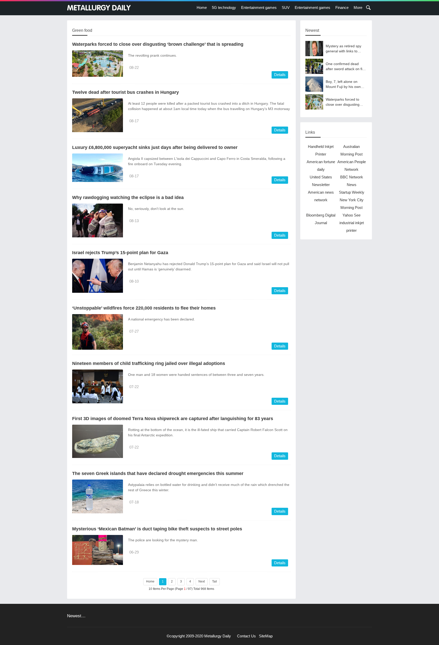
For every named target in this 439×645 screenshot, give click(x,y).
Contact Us (246, 636)
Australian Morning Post (351, 150)
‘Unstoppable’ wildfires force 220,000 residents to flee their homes (144, 308)
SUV (286, 7)
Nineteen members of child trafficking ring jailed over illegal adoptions (148, 363)
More (358, 7)
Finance (342, 7)
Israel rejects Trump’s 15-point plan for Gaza (120, 252)
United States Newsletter (321, 181)
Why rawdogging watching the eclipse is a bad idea (128, 197)
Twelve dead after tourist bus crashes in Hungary (125, 92)
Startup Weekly (351, 192)
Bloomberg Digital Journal (320, 219)
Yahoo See (351, 215)
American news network (321, 196)
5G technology (224, 7)
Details (280, 74)
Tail (214, 581)
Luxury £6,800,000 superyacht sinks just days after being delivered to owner (155, 147)
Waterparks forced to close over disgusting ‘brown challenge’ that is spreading (157, 44)
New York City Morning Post (352, 204)
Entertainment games (259, 7)
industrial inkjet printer (351, 227)
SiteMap (266, 636)
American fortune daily (321, 166)
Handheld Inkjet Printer (321, 150)
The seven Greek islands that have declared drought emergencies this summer (157, 473)
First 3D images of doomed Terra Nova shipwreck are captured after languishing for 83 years (172, 418)
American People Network (351, 166)
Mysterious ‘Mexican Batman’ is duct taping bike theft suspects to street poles (157, 528)
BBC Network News (351, 181)
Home (202, 7)
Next (201, 581)
